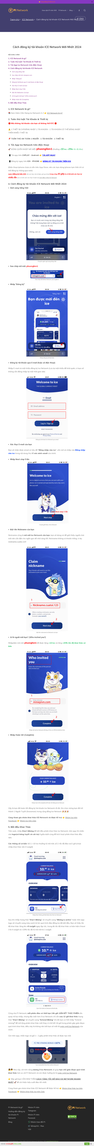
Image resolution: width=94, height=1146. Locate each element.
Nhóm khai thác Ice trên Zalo (32, 1091)
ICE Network (28, 19)
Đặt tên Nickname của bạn (20, 92)
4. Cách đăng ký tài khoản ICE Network (25, 68)
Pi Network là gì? (15, 1107)
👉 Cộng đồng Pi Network (47, 2)
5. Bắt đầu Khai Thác (17, 103)
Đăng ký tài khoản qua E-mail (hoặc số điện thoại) (27, 82)
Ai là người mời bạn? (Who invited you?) (24, 96)
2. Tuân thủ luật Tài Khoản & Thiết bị (24, 62)
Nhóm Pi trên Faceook (33, 1116)
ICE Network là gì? (55, 113)
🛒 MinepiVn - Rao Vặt (36, 1127)
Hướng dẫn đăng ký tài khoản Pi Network (16, 1114)
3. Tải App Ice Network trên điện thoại (25, 65)
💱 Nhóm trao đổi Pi (36, 1122)
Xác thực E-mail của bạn (19, 85)
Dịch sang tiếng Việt (18, 72)
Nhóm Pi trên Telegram (33, 1109)
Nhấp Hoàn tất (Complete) (20, 99)
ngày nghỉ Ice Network (69, 1026)
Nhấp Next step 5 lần (19, 89)
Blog (10, 1122)
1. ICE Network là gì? (17, 58)
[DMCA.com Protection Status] (72, 1118)
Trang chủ (14, 19)
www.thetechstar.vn (52, 1141)
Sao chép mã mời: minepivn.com (22, 75)
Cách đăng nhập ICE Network (48, 177)
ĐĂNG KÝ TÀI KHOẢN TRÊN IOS (57, 161)
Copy (87, 1144)
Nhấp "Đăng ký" (17, 79)
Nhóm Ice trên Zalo (28, 821)
